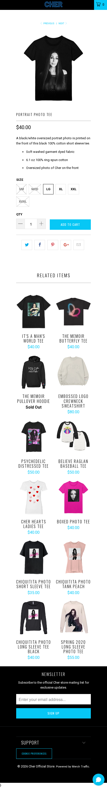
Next (61, 23)
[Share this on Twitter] (26, 245)
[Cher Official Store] (53, 5)
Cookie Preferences (34, 753)
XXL (73, 189)
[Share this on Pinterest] (52, 245)
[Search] (87, 4)
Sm (21, 189)
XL (61, 189)
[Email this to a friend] (78, 245)
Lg (48, 189)
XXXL (23, 201)
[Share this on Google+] (65, 245)
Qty (19, 214)
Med (34, 189)
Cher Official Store (41, 766)
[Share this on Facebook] (39, 245)
